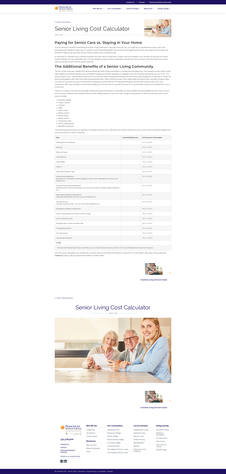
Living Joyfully (91, 436)
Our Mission (90, 433)
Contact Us (130, 2)
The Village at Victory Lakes (117, 449)
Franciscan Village (114, 433)
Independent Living (141, 430)
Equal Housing (91, 471)
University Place (113, 446)
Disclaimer (81, 471)
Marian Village (112, 436)
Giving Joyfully (162, 426)
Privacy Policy (72, 471)
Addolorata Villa (113, 430)
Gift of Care (160, 441)
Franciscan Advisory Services (160, 2)
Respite (136, 446)
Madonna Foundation (160, 434)
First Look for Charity (161, 445)
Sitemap (110, 471)
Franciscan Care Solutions (140, 450)
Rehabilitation (139, 443)
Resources (91, 441)
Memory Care (139, 436)
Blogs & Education (93, 448)
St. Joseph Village (114, 443)
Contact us (59, 255)
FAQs (88, 452)
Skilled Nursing (139, 439)
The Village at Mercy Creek (117, 452)
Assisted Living (139, 433)
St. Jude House (161, 438)
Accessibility (102, 471)
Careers (142, 2)
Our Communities (115, 426)
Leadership (90, 430)
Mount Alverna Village (115, 439)
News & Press (91, 445)
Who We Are (91, 426)
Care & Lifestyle (141, 426)
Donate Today (161, 450)
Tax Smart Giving (162, 430)
